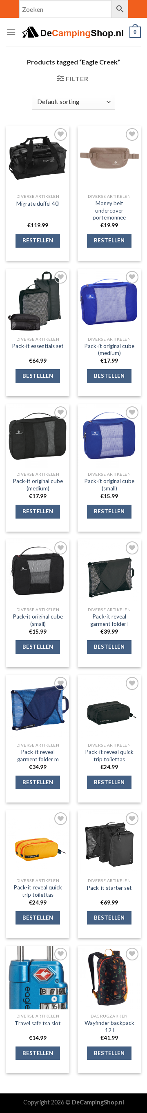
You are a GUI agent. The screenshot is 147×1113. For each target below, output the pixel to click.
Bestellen (37, 240)
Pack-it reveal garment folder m (38, 756)
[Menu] (11, 32)
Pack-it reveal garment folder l (109, 620)
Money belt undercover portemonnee (109, 210)
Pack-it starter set (109, 888)
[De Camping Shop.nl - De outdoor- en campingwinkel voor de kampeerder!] (72, 32)
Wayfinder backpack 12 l (109, 1026)
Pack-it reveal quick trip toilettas (109, 756)
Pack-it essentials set (38, 346)
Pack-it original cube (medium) (109, 350)
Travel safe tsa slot (38, 1023)
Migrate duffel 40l (38, 203)
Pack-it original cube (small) (109, 485)
